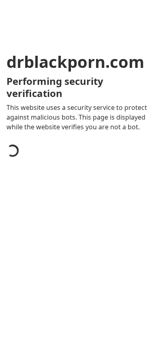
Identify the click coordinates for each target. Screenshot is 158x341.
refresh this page (42, 298)
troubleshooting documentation (65, 330)
